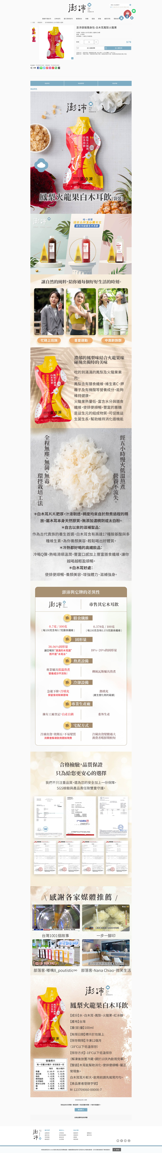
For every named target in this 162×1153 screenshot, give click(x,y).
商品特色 (47, 83)
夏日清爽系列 (68, 18)
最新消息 (47, 1135)
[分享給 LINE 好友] (41, 68)
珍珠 (127, 7)
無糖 (114, 7)
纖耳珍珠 (107, 18)
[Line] (118, 1140)
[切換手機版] (129, 1140)
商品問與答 (81, 83)
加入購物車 (118, 48)
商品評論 (114, 83)
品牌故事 (47, 1133)
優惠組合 (79, 18)
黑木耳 (118, 7)
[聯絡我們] (125, 1140)
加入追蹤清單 (91, 48)
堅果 (125, 7)
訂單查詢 (61, 1133)
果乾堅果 (75, 1139)
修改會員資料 (62, 1135)
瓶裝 (93, 18)
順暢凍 (75, 1137)
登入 (131, 17)
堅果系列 (117, 18)
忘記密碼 (61, 1139)
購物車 (128, 15)
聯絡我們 (47, 1139)
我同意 (117, 1149)
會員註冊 (61, 1137)
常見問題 (47, 1137)
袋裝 (99, 18)
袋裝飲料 (75, 1135)
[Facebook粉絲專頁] (121, 1140)
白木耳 (121, 7)
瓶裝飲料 (75, 1133)
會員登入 (81, 1109)
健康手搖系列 (46, 18)
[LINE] (134, 11)
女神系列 (57, 18)
